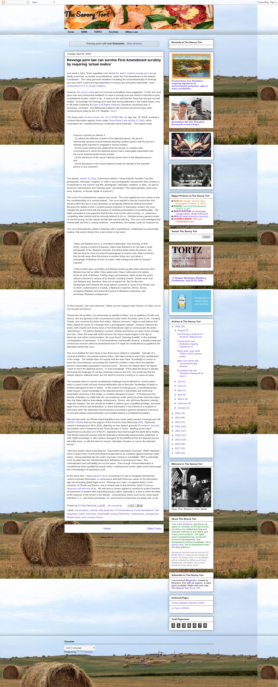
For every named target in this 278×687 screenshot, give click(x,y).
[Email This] (129, 505)
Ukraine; (195, 201)
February (183, 403)
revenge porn (152, 513)
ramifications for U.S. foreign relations (86, 86)
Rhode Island (73, 517)
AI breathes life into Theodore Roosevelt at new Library (187, 123)
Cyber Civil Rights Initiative (105, 104)
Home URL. (186, 588)
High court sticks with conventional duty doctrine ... (188, 363)
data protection (106, 510)
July (180, 381)
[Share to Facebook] (138, 505)
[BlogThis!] (132, 505)
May (180, 390)
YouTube (113, 32)
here (113, 111)
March (181, 399)
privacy (114, 513)
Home (71, 32)
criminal (93, 510)
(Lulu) (187, 208)
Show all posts (134, 43)
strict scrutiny (88, 517)
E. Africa (202, 203)
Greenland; (181, 203)
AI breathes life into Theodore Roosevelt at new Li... (190, 373)
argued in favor (100, 476)
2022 (178, 426)
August (181, 330)
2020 (178, 435)
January (182, 408)
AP (140, 422)
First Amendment (124, 510)
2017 (178, 448)
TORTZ (98, 32)
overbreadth (103, 513)
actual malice (81, 510)
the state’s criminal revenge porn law (134, 73)
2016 (178, 453)
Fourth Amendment (144, 510)
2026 (178, 326)
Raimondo (124, 513)
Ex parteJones (101, 117)
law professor (185, 524)
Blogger (145, 664)
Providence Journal (148, 425)
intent (82, 513)
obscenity (91, 513)
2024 (178, 417)
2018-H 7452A (75, 422)
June (180, 385)
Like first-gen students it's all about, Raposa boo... (190, 335)
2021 (178, 430)
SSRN (84, 32)
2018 (178, 444)
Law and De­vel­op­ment (194, 206)
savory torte (177, 544)
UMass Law (131, 32)
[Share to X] (135, 505)
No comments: (115, 505)
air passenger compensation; (190, 212)
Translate (88, 652)
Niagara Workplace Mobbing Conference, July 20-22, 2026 (188, 279)
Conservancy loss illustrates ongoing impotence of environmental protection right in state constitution (189, 85)
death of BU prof (199, 213)
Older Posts (154, 528)
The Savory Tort (87, 14)
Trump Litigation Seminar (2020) (187, 602)
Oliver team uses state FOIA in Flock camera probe (189, 354)
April (180, 394)
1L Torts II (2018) (180, 608)
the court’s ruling (85, 92)
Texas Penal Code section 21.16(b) (127, 120)
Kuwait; (187, 201)
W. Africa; (192, 203)
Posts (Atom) (121, 537)
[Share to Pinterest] (141, 505)
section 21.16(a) (88, 178)
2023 (178, 422)
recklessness (137, 513)
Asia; (202, 201)
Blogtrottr (191, 580)
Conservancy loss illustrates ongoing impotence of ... (187, 344)
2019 (178, 439)
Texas (99, 517)
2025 (178, 413)
